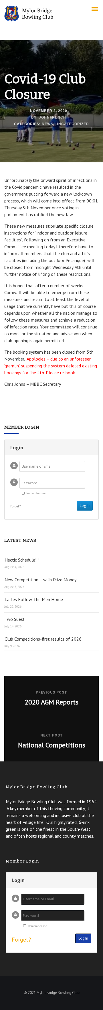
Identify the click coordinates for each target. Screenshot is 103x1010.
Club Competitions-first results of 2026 (43, 639)
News (47, 124)
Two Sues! (14, 619)
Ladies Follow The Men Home (34, 599)
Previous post (51, 692)
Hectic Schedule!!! (22, 560)
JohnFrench (52, 117)
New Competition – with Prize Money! (41, 579)
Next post (51, 735)
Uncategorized (72, 124)
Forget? (15, 506)
